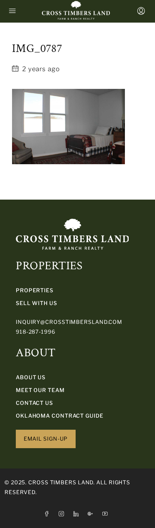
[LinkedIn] (77, 514)
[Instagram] (63, 514)
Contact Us (34, 403)
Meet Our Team (40, 390)
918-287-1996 (35, 331)
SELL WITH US (36, 303)
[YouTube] (106, 514)
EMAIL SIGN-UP (46, 438)
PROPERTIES (34, 290)
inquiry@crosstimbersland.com (69, 322)
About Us (31, 377)
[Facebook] (48, 514)
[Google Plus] (92, 514)
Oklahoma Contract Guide (59, 415)
